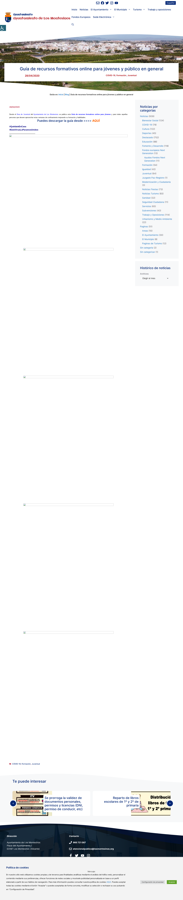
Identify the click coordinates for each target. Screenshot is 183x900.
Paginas (144, 226)
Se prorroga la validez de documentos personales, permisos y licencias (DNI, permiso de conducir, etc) (64, 803)
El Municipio (120, 9)
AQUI (109, 882)
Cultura (145, 129)
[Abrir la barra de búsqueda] (72, 24)
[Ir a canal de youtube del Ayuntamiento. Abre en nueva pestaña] (116, 3)
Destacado (147, 137)
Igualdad (146, 169)
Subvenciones (149, 210)
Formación (121, 75)
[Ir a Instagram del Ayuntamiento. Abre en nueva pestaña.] (88, 855)
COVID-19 (110, 75)
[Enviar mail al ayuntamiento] (97, 3)
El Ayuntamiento (99, 9)
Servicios (146, 206)
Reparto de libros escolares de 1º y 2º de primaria (121, 801)
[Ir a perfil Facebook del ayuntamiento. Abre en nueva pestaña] (70, 855)
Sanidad (146, 198)
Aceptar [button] (172, 882)
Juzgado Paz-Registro (153, 178)
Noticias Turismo (150, 193)
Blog (67, 94)
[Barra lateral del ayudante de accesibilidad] (3, 28)
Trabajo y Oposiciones (153, 215)
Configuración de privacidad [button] (152, 882)
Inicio (74, 9)
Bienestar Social (150, 120)
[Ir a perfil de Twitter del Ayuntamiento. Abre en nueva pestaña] (107, 3)
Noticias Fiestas (150, 189)
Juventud (132, 75)
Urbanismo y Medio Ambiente (157, 219)
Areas (145, 231)
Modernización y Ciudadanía (156, 182)
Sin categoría (146, 247)
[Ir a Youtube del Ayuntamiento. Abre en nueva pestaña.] (82, 855)
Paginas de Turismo (152, 243)
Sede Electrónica (102, 17)
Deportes (146, 133)
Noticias (84, 9)
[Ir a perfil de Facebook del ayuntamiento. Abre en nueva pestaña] (102, 3)
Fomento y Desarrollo (152, 146)
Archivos (144, 274)
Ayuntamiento (23, 14)
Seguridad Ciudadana (153, 202)
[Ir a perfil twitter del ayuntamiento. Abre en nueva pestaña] (76, 855)
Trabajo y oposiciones (159, 9)
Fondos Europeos (81, 17)
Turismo (137, 9)
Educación (147, 141)
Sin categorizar (147, 252)
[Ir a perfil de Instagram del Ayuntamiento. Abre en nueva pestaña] (111, 3)
